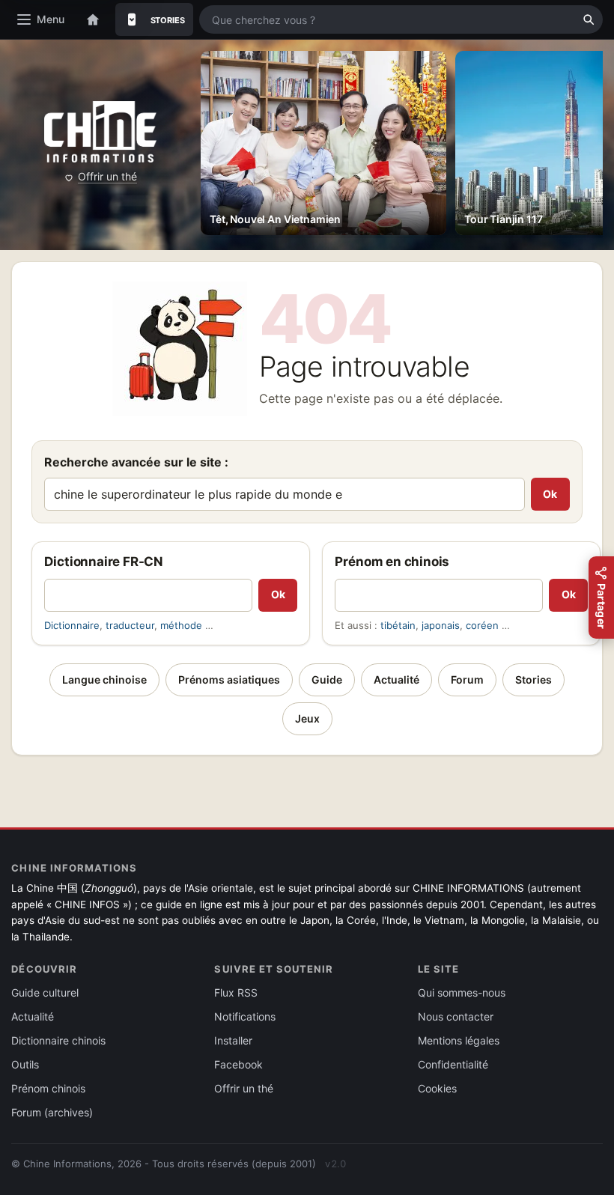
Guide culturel (45, 992)
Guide (326, 679)
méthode (181, 625)
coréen (482, 625)
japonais (441, 625)
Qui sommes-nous (461, 992)
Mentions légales (458, 1040)
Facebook (238, 1064)
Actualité (396, 679)
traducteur (130, 625)
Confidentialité (453, 1064)
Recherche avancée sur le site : (136, 461)
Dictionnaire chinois (58, 1040)
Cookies (437, 1088)
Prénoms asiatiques (229, 679)
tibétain (398, 625)
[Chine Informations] (100, 132)
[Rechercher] (588, 19)
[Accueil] (92, 19)
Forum (467, 679)
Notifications (245, 1016)
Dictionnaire (72, 625)
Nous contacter (455, 1016)
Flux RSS (236, 992)
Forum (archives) (52, 1112)
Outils (25, 1064)
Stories (533, 679)
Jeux (307, 718)
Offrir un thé (107, 176)
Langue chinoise (104, 679)
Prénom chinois (48, 1088)
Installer (233, 1040)
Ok (550, 493)
